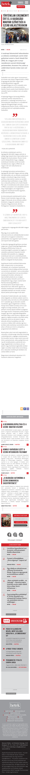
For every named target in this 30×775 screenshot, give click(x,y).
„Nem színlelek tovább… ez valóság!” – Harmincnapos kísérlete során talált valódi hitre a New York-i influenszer (17, 584)
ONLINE (8, 49)
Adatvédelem (15, 713)
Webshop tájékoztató (15, 721)
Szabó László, (5, 444)
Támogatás (21, 6)
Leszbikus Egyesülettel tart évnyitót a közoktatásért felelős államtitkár (17, 550)
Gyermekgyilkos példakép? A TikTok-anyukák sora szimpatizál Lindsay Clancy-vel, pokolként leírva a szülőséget (17, 598)
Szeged (11, 444)
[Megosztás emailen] (21, 409)
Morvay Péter (11, 564)
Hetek (2, 49)
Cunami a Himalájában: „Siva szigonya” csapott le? (17, 560)
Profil (20, 2)
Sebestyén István (6, 506)
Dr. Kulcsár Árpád (11, 667)
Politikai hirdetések (15, 719)
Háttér (13, 473)
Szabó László (5, 473)
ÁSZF (20, 717)
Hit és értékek (23, 667)
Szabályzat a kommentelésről (15, 715)
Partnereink (12, 717)
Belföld (17, 444)
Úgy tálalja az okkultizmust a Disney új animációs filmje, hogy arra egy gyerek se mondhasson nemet (17, 571)
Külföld (18, 655)
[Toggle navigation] (26, 3)
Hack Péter (9, 644)
